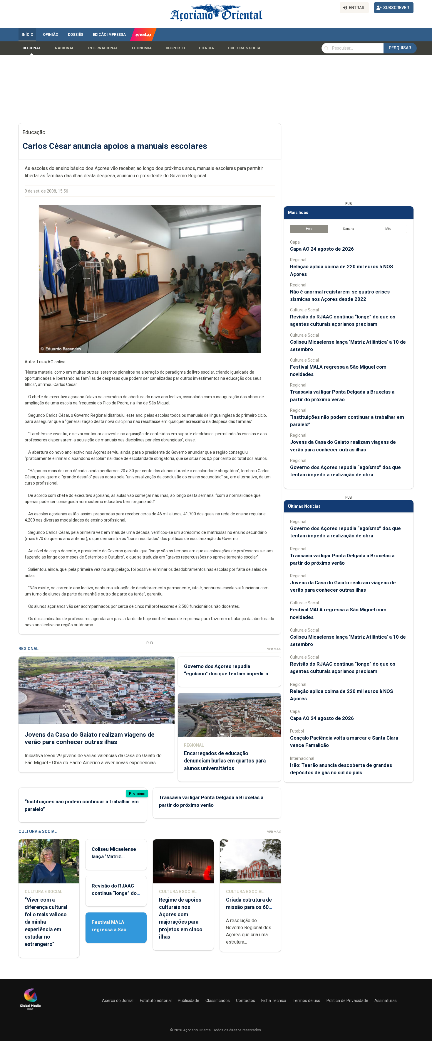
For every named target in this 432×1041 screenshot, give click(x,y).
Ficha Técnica (273, 1000)
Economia (142, 48)
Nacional (64, 48)
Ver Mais (274, 649)
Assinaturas (385, 1000)
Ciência (206, 48)
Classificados (217, 1000)
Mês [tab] (388, 229)
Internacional (103, 48)
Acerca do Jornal (117, 1000)
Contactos (245, 1000)
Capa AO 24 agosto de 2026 (322, 249)
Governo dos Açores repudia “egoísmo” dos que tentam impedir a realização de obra (226, 673)
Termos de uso (306, 1000)
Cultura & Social (245, 48)
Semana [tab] (348, 229)
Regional (32, 48)
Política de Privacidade (347, 1000)
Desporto (175, 48)
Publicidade (188, 1000)
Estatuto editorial (156, 1000)
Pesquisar (400, 47)
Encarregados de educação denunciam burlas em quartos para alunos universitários (225, 760)
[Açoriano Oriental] (30, 1010)
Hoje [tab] (309, 229)
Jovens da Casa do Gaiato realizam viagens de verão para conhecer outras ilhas (90, 738)
